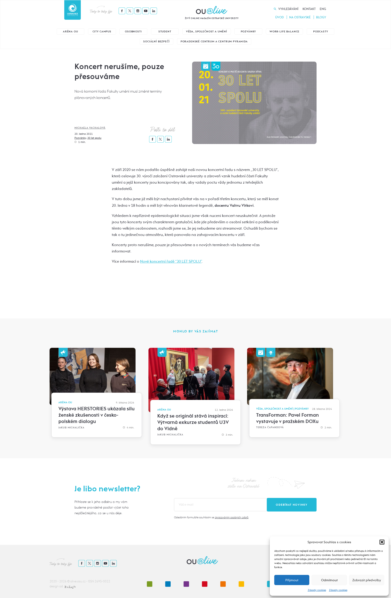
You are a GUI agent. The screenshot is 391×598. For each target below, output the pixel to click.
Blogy (321, 17)
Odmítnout (329, 580)
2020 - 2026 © (60, 581)
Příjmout (291, 580)
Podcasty (320, 31)
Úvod (279, 17)
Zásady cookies (317, 590)
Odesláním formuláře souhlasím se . (211, 517)
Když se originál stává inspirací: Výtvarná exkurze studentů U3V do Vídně (193, 422)
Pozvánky (248, 31)
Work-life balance (284, 31)
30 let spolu (94, 137)
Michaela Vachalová (89, 127)
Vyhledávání (288, 9)
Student (164, 31)
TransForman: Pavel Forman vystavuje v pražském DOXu (287, 418)
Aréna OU (70, 31)
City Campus (102, 31)
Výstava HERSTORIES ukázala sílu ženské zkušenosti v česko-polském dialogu (96, 415)
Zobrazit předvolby (366, 580)
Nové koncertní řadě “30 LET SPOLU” (171, 261)
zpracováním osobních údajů (231, 517)
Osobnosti (133, 31)
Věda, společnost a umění (206, 31)
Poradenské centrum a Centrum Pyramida (214, 41)
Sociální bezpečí (156, 41)
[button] (382, 542)
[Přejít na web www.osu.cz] (72, 10)
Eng (323, 9)
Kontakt (309, 9)
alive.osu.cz (78, 581)
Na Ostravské (300, 17)
